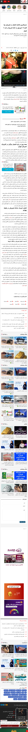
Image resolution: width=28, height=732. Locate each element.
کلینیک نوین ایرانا (7, 694)
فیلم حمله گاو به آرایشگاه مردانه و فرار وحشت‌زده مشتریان (14, 634)
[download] (23, 85)
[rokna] (24, 1)
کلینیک (16, 304)
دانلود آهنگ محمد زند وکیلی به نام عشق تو (21, 717)
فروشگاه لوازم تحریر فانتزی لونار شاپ (15, 697)
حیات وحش (19, 10)
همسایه (5, 301)
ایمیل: (24, 506)
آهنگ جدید (18, 692)
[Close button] (27, 720)
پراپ (25, 692)
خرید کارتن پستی (15, 694)
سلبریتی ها (24, 690)
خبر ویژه (22, 119)
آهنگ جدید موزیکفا (22, 694)
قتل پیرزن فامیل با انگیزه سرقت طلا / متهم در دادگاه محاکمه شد (13, 324)
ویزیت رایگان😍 (8, 169)
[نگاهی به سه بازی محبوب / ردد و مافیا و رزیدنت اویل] (3, 7)
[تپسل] (2, 104)
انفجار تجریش (16, 99)
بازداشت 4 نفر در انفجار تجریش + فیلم (18, 121)
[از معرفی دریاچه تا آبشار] (14, 7)
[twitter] (3, 705)
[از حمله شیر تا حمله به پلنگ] (19, 7)
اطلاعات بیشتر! (8, 111)
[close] (27, 731)
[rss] (6, 705)
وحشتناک (23, 304)
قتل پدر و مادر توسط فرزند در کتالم (18, 632)
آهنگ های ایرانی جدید (22, 699)
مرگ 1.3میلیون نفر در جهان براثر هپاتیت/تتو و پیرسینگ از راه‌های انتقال (13, 314)
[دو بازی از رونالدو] (24, 7)
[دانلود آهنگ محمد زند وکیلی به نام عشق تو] (21, 712)
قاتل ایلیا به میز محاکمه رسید (19, 317)
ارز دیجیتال (6, 690)
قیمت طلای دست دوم (12, 715)
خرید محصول (9, 725)
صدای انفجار (15, 132)
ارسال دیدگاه (22, 522)
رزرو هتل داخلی (7, 692)
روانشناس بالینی (12, 690)
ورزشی (24, 10)
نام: (24, 503)
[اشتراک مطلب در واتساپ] (13, 50)
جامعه (14, 10)
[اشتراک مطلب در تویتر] (15, 50)
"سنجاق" (25, 705)
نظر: (24, 510)
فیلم (11, 301)
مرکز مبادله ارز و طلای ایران (8, 711)
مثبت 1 (24, 697)
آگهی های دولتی (9, 717)
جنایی (9, 199)
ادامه (2, 330)
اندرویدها (15, 699)
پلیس (10, 217)
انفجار (16, 301)
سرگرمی (3, 10)
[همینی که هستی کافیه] (9, 7)
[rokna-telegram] (1, 705)
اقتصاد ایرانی (18, 690)
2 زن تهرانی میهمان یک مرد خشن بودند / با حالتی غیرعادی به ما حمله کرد (13, 320)
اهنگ (23, 692)
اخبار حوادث (22, 301)
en (8, 1)
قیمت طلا (11, 713)
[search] (5, 2)
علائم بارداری (13, 692)
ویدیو (11, 304)
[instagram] (5, 705)
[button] (17, 707)
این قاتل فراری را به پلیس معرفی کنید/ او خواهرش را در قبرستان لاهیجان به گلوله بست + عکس (13, 327)
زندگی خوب (9, 10)
